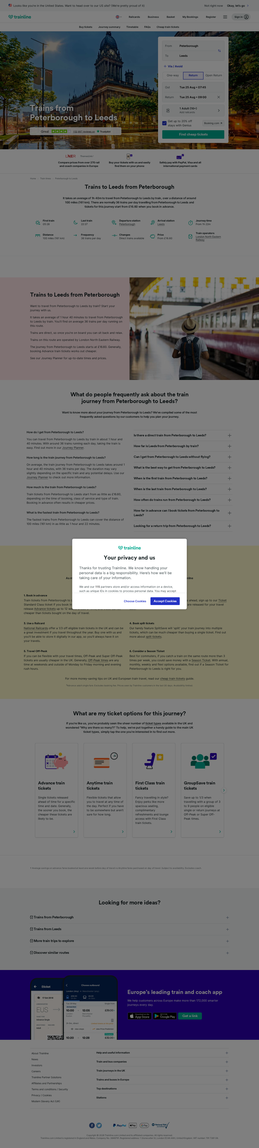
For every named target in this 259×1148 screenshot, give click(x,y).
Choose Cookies (135, 601)
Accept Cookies (165, 601)
